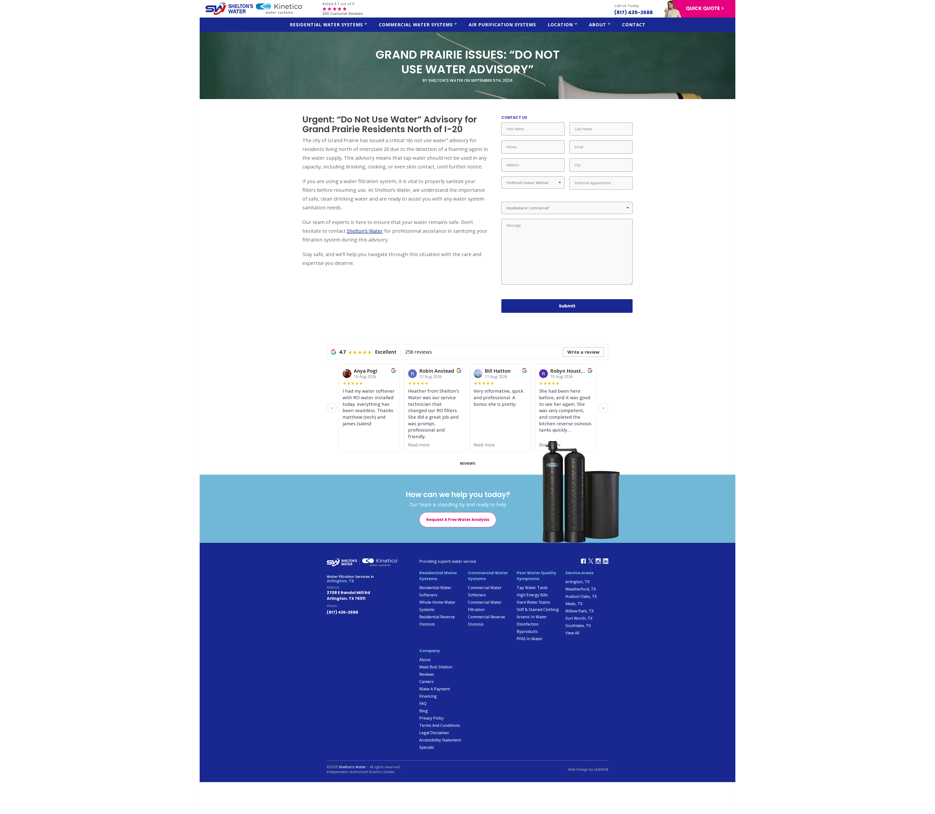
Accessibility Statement (440, 740)
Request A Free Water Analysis (457, 519)
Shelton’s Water (365, 231)
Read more (419, 444)
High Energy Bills (532, 595)
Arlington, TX (577, 581)
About (597, 25)
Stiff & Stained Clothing (538, 609)
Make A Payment (434, 689)
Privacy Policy (431, 718)
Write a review (583, 352)
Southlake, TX (578, 625)
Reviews (467, 463)
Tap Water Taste (532, 587)
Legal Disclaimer (434, 732)
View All (572, 633)
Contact (633, 25)
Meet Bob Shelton (435, 667)
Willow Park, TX (579, 611)
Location (560, 25)
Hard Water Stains (533, 602)
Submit (567, 306)
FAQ (423, 703)
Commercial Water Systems (416, 25)
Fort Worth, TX (578, 618)
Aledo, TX (573, 603)
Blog (423, 710)
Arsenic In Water (532, 617)
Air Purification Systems (502, 25)
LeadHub (601, 769)
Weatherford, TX (580, 589)
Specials (426, 747)
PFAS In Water (529, 638)
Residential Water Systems (326, 25)
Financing (428, 696)
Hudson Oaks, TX (581, 596)
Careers (426, 681)
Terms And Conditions (439, 725)
